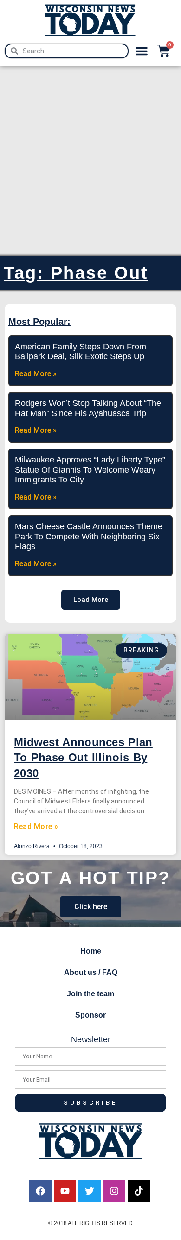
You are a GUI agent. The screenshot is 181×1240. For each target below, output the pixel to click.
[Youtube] (65, 1191)
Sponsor (90, 1015)
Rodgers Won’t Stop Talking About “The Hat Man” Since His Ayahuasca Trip (88, 408)
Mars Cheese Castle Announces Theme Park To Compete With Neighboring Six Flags (88, 536)
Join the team (90, 994)
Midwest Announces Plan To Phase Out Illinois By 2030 (83, 757)
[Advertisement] (90, 160)
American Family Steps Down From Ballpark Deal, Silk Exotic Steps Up (80, 351)
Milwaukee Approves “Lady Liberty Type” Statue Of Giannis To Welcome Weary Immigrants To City (90, 469)
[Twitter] (89, 1191)
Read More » (36, 826)
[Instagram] (114, 1191)
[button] (141, 51)
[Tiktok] (139, 1191)
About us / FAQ (90, 972)
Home (90, 951)
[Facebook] (40, 1191)
